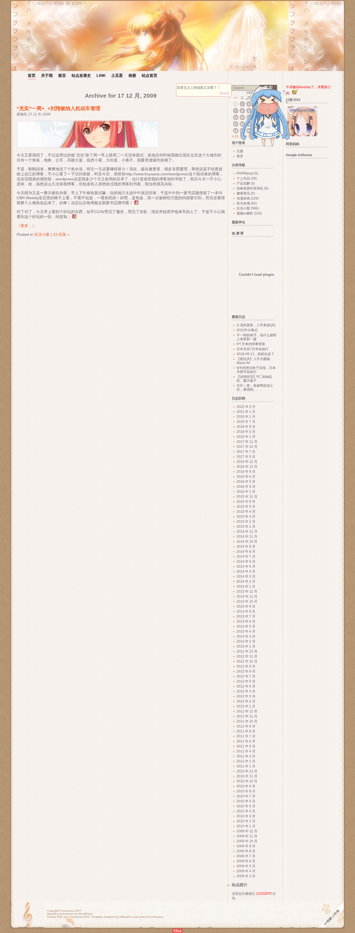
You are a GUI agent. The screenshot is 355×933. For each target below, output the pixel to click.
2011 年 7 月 (246, 736)
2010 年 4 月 (246, 811)
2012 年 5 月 (246, 686)
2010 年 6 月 (246, 801)
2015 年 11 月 (247, 497)
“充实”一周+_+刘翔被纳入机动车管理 (58, 108)
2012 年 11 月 (247, 656)
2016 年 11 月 (247, 467)
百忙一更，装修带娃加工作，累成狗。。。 (255, 387)
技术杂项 (243, 203)
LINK (101, 75)
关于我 (47, 75)
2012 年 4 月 (246, 691)
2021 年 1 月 (246, 412)
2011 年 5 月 (246, 746)
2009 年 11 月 (247, 836)
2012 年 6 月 (246, 681)
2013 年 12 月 (247, 591)
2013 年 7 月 (246, 616)
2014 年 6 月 (246, 561)
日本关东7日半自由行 (252, 349)
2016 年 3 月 (246, 487)
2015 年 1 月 (246, 527)
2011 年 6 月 (246, 741)
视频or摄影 (245, 213)
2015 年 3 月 (246, 517)
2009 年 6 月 (246, 861)
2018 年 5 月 (246, 432)
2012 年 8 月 (246, 671)
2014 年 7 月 (246, 556)
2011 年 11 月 (247, 716)
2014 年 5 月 (246, 566)
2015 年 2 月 (246, 522)
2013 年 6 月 (246, 621)
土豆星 (117, 75)
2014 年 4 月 (246, 571)
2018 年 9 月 (246, 427)
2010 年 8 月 (246, 791)
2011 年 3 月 (246, 756)
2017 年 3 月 (246, 457)
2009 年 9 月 (246, 846)
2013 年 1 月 (246, 646)
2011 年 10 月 (247, 721)
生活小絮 (42, 234)
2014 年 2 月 (246, 581)
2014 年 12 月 (247, 531)
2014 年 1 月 (246, 586)
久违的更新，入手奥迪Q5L (256, 325)
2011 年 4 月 (246, 751)
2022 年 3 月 (246, 407)
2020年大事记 (247, 330)
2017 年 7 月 (246, 452)
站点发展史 (81, 75)
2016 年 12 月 (247, 462)
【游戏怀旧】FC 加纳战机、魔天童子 (254, 379)
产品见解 (243, 183)
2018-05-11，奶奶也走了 (255, 354)
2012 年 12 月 (247, 651)
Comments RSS (79, 916)
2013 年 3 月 (246, 636)
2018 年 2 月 (246, 437)
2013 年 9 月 (246, 606)
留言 (62, 75)
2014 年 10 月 (247, 541)
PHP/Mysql (245, 173)
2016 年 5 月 (246, 482)
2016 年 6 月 (246, 477)
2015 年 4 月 (246, 512)
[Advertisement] (309, 244)
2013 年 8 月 (246, 611)
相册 (132, 75)
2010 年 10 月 (247, 781)
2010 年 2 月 (246, 821)
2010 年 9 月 (246, 786)
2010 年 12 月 (247, 771)
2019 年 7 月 (246, 422)
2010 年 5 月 (246, 806)
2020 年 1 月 (246, 417)
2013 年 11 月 (247, 596)
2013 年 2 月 (246, 641)
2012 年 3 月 (246, 696)
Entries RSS (55, 916)
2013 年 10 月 (247, 601)
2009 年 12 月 (247, 831)
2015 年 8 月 (246, 502)
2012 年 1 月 (246, 706)
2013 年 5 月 (246, 626)
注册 (240, 151)
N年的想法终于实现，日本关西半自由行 (256, 370)
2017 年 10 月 (247, 447)
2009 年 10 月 (247, 841)
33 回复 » (61, 234)
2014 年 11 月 (247, 536)
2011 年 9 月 (246, 726)
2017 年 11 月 (247, 442)
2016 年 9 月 (246, 472)
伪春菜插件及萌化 (250, 188)
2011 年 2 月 (246, 761)
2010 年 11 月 (247, 776)
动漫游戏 (243, 198)
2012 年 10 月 (247, 661)
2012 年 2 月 (246, 701)
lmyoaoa (68, 910)
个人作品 (243, 178)
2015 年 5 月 (246, 507)
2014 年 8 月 (246, 551)
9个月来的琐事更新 (251, 344)
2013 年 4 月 (246, 631)
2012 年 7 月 (246, 676)
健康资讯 (243, 193)
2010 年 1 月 (246, 826)
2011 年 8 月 (246, 731)
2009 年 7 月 (246, 856)
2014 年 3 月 (246, 576)
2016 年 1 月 (246, 492)
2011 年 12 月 (247, 711)
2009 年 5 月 (246, 866)
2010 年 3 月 (246, 816)
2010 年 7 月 (246, 796)
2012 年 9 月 (246, 666)
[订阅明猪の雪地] (302, 135)
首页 (32, 75)
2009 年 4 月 (246, 871)
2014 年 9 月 (246, 546)
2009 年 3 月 (246, 876)
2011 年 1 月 (246, 766)
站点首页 (149, 75)
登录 (240, 156)
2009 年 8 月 (246, 851)
